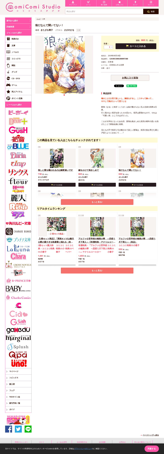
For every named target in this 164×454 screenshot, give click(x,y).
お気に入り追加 (130, 77)
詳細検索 (10, 27)
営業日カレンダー (21, 442)
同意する (152, 449)
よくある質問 (62, 442)
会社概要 (102, 442)
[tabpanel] (64, 65)
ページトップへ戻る (151, 435)
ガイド (41, 442)
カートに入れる (138, 46)
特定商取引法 (82, 442)
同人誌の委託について (142, 442)
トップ (38, 19)
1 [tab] (64, 95)
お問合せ (122, 442)
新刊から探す (12, 21)
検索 (153, 12)
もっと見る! (97, 202)
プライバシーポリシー (83, 449)
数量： (106, 44)
